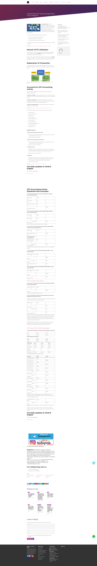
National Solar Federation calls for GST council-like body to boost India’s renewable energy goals (41, 496)
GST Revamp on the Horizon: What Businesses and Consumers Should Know (63, 43)
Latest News (40, 549)
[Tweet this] (32, 483)
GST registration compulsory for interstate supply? (31, 495)
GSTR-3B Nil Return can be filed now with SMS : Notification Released (40, 508)
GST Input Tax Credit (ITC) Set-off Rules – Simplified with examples (42, 59)
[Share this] (30, 483)
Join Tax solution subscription (32, 171)
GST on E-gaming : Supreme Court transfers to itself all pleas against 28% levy (50, 509)
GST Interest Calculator (35, 281)
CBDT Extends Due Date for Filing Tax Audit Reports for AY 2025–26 (63, 31)
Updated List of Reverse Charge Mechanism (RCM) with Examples (42, 405)
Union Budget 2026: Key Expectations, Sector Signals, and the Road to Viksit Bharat (63, 27)
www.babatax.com (35, 459)
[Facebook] (28, 556)
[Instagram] (33, 556)
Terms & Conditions (41, 556)
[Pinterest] (31, 556)
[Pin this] (37, 483)
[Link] (28, 2)
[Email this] (28, 483)
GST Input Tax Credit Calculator (38, 328)
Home (39, 555)
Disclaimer (40, 559)
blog (29, 485)
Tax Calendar (40, 547)
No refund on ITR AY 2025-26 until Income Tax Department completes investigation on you (63, 35)
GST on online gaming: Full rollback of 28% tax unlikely (31, 507)
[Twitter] (29, 556)
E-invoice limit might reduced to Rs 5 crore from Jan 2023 (50, 495)
